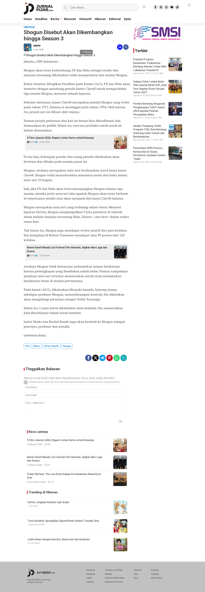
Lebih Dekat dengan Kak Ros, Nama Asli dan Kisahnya (59, 539)
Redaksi (108, 574)
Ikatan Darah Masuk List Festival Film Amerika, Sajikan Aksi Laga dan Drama (67, 249)
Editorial (115, 19)
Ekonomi (70, 19)
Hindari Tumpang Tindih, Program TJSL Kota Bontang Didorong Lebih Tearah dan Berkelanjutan (149, 131)
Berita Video (156, 577)
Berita (55, 19)
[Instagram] (166, 7)
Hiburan (100, 19)
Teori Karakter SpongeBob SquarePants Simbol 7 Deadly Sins (63, 521)
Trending (155, 574)
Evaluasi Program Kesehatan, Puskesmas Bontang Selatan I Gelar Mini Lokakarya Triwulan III (149, 64)
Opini (127, 19)
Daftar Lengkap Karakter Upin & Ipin (48, 502)
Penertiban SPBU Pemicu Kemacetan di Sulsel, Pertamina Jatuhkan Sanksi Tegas (149, 153)
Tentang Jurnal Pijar (114, 570)
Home (28, 19)
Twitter (89, 577)
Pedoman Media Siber (114, 577)
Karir (136, 577)
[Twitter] (161, 7)
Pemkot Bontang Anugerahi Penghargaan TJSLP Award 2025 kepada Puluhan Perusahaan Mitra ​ (149, 109)
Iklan (136, 574)
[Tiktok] (177, 7)
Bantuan (137, 570)
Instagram (90, 574)
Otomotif (85, 19)
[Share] (126, 47)
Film (27, 346)
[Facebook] (155, 7)
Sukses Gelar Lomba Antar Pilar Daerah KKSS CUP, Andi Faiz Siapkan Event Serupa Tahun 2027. (150, 87)
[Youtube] (171, 7)
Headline (41, 19)
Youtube (90, 581)
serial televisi (51, 346)
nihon (37, 346)
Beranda (155, 570)
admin (37, 46)
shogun (67, 346)
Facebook (90, 570)
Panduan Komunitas (114, 581)
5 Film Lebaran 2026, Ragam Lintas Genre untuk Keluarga (60, 138)
